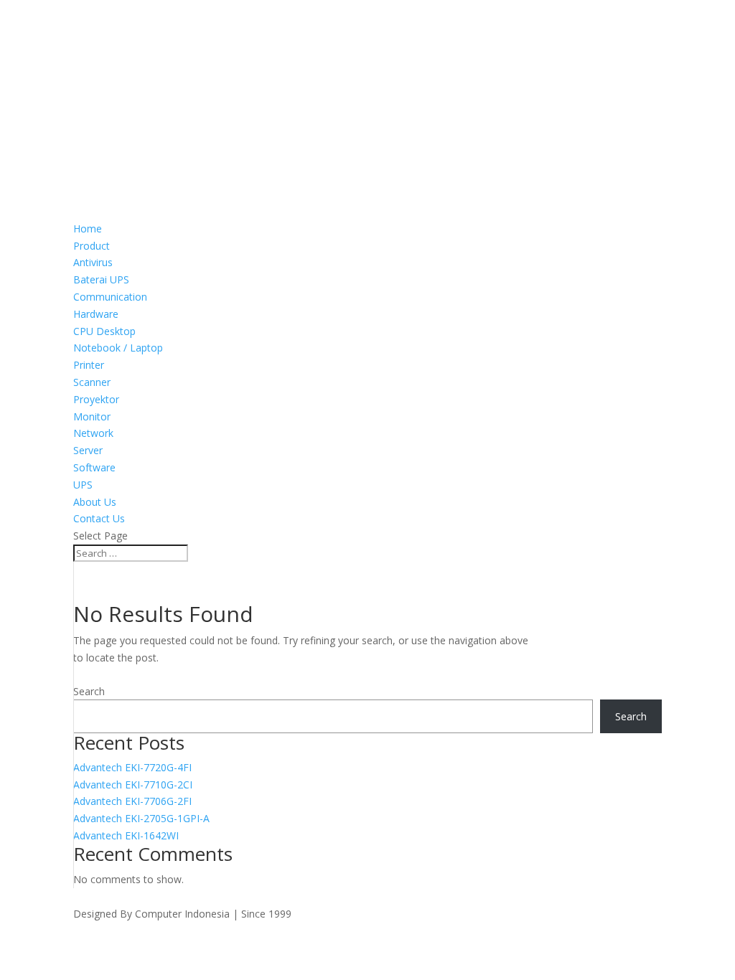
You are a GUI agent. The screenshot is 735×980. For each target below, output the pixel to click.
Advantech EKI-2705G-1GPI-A (141, 818)
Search (89, 691)
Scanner (92, 382)
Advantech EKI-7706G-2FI (132, 801)
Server (88, 450)
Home (87, 228)
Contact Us (99, 518)
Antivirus (93, 262)
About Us (94, 502)
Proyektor (96, 399)
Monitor (92, 416)
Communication (110, 296)
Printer (88, 365)
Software (94, 467)
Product (91, 246)
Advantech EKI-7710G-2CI (132, 784)
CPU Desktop (104, 331)
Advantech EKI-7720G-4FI (132, 767)
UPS (83, 484)
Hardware (95, 314)
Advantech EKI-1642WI (126, 835)
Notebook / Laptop (118, 347)
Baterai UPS (101, 279)
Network (93, 433)
